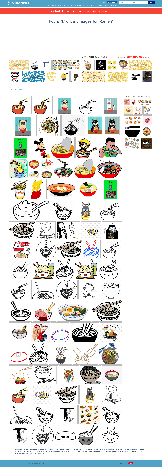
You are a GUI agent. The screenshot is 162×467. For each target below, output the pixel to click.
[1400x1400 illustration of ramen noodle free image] (60, 354)
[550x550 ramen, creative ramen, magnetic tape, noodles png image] (73, 126)
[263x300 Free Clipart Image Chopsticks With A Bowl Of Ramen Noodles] (18, 169)
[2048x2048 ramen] (110, 354)
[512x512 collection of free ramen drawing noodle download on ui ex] (20, 270)
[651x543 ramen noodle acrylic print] (46, 376)
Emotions (100, 5)
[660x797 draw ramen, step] (60, 333)
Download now (104, 11)
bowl (21, 89)
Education (92, 5)
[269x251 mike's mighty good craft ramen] (85, 354)
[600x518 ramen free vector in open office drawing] (21, 376)
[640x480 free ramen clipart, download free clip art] (84, 333)
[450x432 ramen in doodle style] (20, 395)
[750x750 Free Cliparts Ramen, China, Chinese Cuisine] (88, 190)
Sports (85, 5)
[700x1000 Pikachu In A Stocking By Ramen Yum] (37, 190)
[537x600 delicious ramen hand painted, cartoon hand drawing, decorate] (40, 333)
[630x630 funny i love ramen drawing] (111, 333)
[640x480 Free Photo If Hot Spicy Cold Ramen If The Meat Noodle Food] (61, 190)
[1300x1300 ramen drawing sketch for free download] (19, 290)
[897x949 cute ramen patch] (19, 333)
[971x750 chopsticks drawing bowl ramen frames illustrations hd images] (22, 231)
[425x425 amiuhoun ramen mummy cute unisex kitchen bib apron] (112, 231)
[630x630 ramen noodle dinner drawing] (91, 231)
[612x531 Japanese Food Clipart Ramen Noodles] (41, 169)
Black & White (57, 5)
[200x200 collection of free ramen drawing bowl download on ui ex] (20, 311)
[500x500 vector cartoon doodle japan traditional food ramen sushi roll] (89, 415)
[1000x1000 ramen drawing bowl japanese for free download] (46, 250)
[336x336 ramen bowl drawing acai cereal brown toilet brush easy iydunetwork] (111, 435)
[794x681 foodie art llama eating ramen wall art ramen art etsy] (110, 105)
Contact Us (123, 463)
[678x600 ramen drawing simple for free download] (43, 290)
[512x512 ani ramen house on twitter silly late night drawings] (46, 231)
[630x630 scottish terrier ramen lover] (90, 395)
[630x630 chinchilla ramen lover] (86, 211)
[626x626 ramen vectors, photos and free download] (69, 376)
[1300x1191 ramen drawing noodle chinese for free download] (110, 211)
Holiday (79, 5)
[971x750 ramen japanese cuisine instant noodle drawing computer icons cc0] (69, 250)
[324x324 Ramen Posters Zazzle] (20, 148)
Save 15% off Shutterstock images (138, 97)
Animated (72, 5)
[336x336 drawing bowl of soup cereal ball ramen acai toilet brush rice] (44, 415)
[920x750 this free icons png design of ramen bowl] (65, 395)
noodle (13, 89)
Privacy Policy (113, 463)
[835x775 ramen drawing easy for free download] (110, 270)
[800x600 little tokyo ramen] (22, 250)
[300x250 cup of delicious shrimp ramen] (68, 231)
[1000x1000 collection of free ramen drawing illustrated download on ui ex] (44, 311)
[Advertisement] (81, 37)
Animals (49, 5)
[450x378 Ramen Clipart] (109, 169)
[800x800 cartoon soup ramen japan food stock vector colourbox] (89, 290)
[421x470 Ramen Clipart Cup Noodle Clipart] (19, 190)
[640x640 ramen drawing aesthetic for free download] (66, 415)
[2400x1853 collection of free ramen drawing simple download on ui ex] (107, 311)
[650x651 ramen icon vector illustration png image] (112, 375)
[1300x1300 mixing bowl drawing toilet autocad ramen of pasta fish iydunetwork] (111, 415)
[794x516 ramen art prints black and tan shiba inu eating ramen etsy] (104, 126)
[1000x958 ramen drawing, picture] (90, 376)
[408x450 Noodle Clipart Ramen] (63, 169)
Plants (115, 5)
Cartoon (66, 5)
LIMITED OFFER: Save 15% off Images (103, 57)
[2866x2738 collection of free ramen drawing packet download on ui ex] (43, 270)
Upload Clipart (112, 2)
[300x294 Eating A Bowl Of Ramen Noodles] (110, 148)
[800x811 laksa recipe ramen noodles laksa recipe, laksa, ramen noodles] (49, 126)
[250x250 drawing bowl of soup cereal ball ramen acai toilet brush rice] (63, 211)
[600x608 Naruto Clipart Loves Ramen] (87, 148)
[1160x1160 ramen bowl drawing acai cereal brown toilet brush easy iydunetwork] (65, 436)
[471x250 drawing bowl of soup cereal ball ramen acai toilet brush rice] (30, 211)
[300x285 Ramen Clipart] (62, 148)
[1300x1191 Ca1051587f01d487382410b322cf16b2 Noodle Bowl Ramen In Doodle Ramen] (19, 105)
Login (104, 2)
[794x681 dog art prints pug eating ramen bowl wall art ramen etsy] (65, 105)
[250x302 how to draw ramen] (38, 354)
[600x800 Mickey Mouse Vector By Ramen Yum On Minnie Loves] (41, 148)
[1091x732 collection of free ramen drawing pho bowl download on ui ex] (74, 311)
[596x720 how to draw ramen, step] (65, 270)
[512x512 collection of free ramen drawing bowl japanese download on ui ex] (111, 290)
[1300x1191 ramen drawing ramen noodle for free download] (87, 105)
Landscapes (108, 5)
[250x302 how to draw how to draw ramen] (91, 250)
